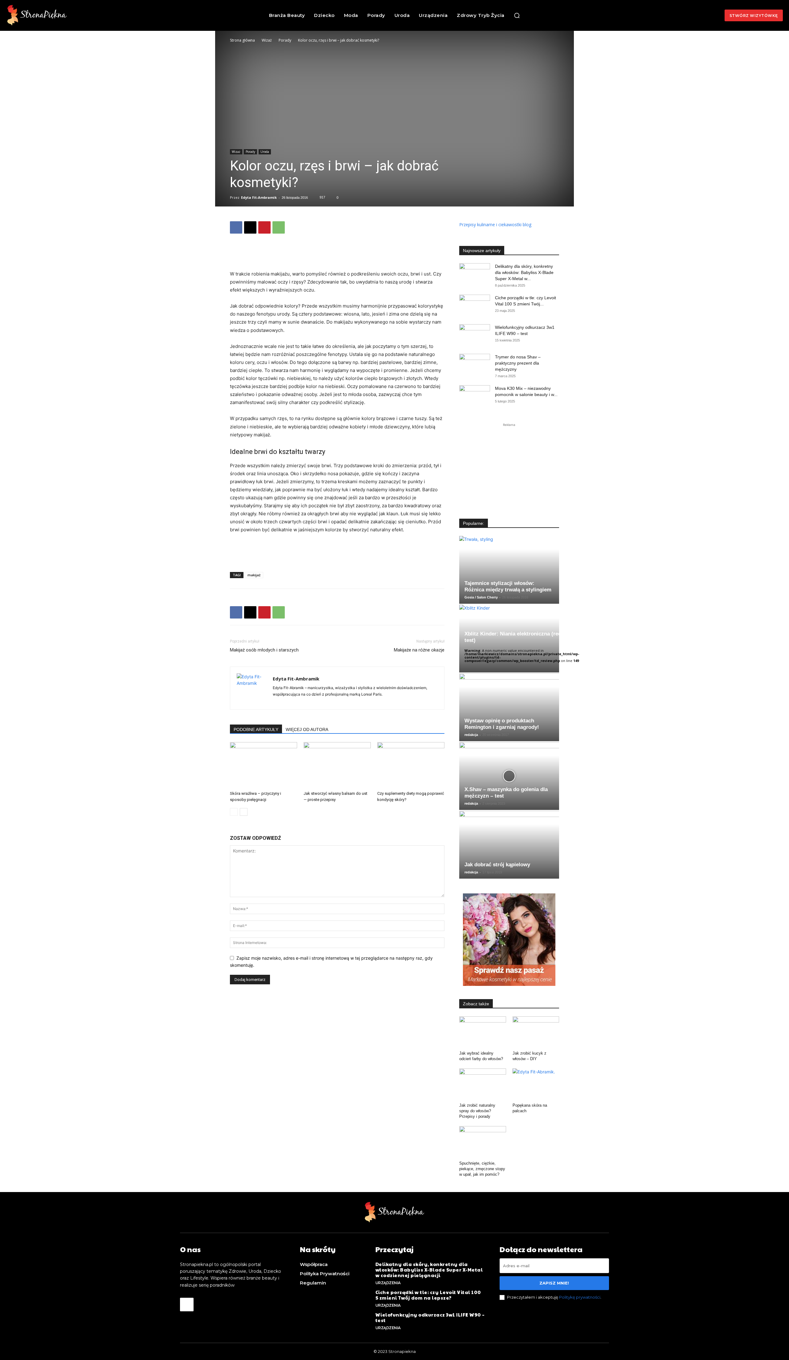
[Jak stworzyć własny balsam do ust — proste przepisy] (337, 765)
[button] (517, 15)
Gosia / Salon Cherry (481, 597)
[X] (250, 227)
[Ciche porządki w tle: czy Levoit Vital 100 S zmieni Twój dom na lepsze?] (474, 305)
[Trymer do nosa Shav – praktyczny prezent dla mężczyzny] (474, 364)
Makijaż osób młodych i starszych (264, 650)
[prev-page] (234, 812)
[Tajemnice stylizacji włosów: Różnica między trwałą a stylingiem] (509, 570)
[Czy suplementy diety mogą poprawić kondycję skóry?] (410, 765)
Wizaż (267, 40)
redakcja (471, 735)
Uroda (264, 151)
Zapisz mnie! (554, 1282)
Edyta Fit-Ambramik (259, 197)
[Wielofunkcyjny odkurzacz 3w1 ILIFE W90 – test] (474, 335)
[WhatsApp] (278, 227)
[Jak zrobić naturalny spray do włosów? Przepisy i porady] (482, 1084)
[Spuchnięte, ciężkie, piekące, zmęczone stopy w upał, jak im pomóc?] (482, 1142)
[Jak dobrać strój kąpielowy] (509, 845)
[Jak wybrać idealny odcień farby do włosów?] (482, 1032)
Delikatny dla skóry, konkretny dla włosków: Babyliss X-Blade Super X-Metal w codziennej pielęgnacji (429, 1269)
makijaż (253, 575)
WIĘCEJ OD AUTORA (307, 729)
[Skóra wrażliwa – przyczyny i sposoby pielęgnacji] (263, 765)
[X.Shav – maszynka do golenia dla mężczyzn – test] (509, 776)
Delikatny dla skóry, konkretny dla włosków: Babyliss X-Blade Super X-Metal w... (524, 272)
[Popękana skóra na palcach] (536, 1084)
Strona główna (242, 40)
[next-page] (243, 812)
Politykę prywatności (579, 1297)
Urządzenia (388, 1282)
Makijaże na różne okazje (419, 650)
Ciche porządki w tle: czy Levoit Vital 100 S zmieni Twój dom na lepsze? (428, 1295)
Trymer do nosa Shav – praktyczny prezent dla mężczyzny (518, 363)
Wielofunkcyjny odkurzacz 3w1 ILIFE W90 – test (430, 1317)
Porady (285, 40)
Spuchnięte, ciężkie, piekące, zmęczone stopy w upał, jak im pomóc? (482, 1169)
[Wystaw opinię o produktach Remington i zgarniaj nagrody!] (509, 707)
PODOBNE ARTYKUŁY (256, 729)
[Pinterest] (264, 227)
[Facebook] (236, 227)
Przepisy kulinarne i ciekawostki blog (495, 224)
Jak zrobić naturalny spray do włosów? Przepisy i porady (477, 1111)
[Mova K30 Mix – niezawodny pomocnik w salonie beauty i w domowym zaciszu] (474, 396)
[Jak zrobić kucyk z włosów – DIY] (536, 1032)
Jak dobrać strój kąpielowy (497, 865)
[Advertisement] (337, 254)
